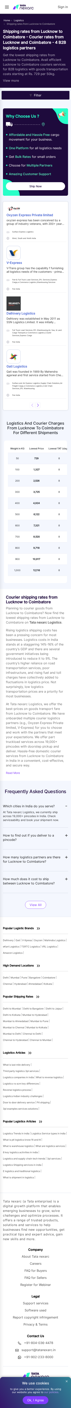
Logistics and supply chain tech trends (24, 1158)
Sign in (63, 7)
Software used (35, 1310)
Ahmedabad (35, 983)
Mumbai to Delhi (12, 1033)
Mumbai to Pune (39, 1021)
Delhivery (8, 940)
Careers (35, 1263)
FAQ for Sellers (35, 1278)
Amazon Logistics (13, 952)
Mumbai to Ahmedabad (16, 1021)
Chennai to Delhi (32, 1033)
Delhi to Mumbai (12, 1008)
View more (11, 80)
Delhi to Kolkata (12, 1014)
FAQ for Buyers (35, 1271)
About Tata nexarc (35, 1256)
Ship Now (35, 186)
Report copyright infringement (35, 1317)
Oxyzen (38, 940)
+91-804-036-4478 (38, 1343)
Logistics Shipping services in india (22, 1164)
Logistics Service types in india (48, 1133)
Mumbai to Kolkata (37, 1027)
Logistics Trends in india (16, 1133)
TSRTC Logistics (30, 946)
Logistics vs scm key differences (21, 1083)
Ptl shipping (43, 1102)
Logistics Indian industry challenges (23, 1096)
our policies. (51, 1392)
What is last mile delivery (17, 1064)
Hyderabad (20, 983)
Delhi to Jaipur (54, 1008)
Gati (18, 940)
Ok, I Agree (35, 1400)
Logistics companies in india (19, 1077)
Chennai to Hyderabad (15, 1040)
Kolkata (48, 983)
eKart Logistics (11, 946)
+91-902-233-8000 (38, 1357)
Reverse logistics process (17, 1089)
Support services (35, 1303)
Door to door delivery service (19, 1102)
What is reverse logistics (49, 1077)
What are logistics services (50, 1146)
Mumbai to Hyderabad (35, 1014)
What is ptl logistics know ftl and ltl (22, 1139)
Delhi (6, 977)
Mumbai (15, 977)
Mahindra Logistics (55, 940)
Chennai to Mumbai (41, 1040)
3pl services (54, 1158)
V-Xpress (27, 940)
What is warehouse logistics (18, 1146)
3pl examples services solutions (20, 1108)
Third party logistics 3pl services (21, 1071)
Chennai (8, 983)
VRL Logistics (49, 946)
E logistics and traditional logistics (22, 1171)
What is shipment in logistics (19, 1177)
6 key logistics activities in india (20, 1152)
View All (36, 905)
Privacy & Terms (35, 1324)
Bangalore (35, 977)
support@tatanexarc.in (38, 1350)
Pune (24, 977)
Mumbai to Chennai (14, 1027)
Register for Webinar (35, 1285)
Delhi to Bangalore (33, 1008)
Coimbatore (49, 977)
